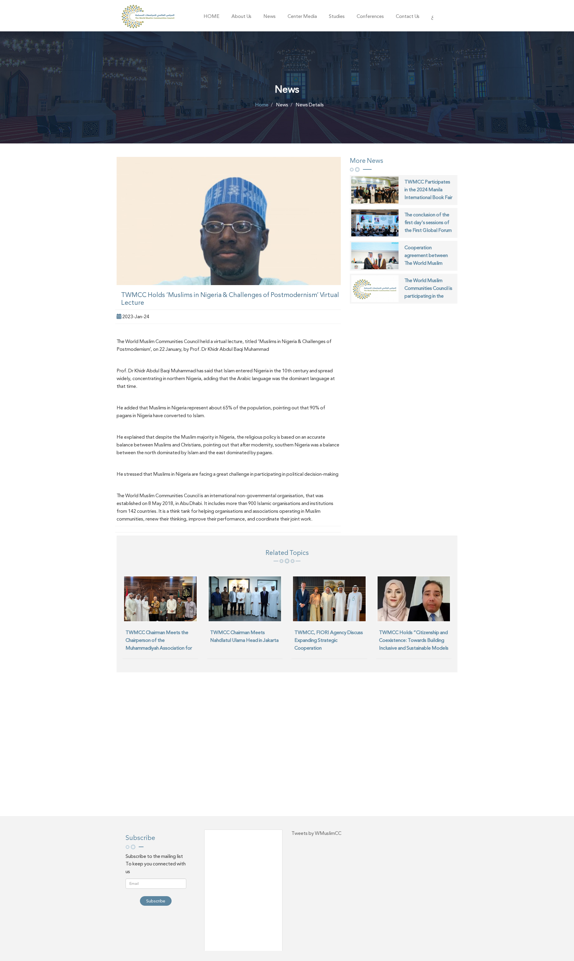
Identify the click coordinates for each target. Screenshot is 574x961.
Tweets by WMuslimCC (316, 833)
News (269, 16)
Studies (337, 16)
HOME (211, 16)
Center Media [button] (302, 16)
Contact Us (407, 16)
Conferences (370, 16)
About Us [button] (241, 16)
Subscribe (155, 901)
